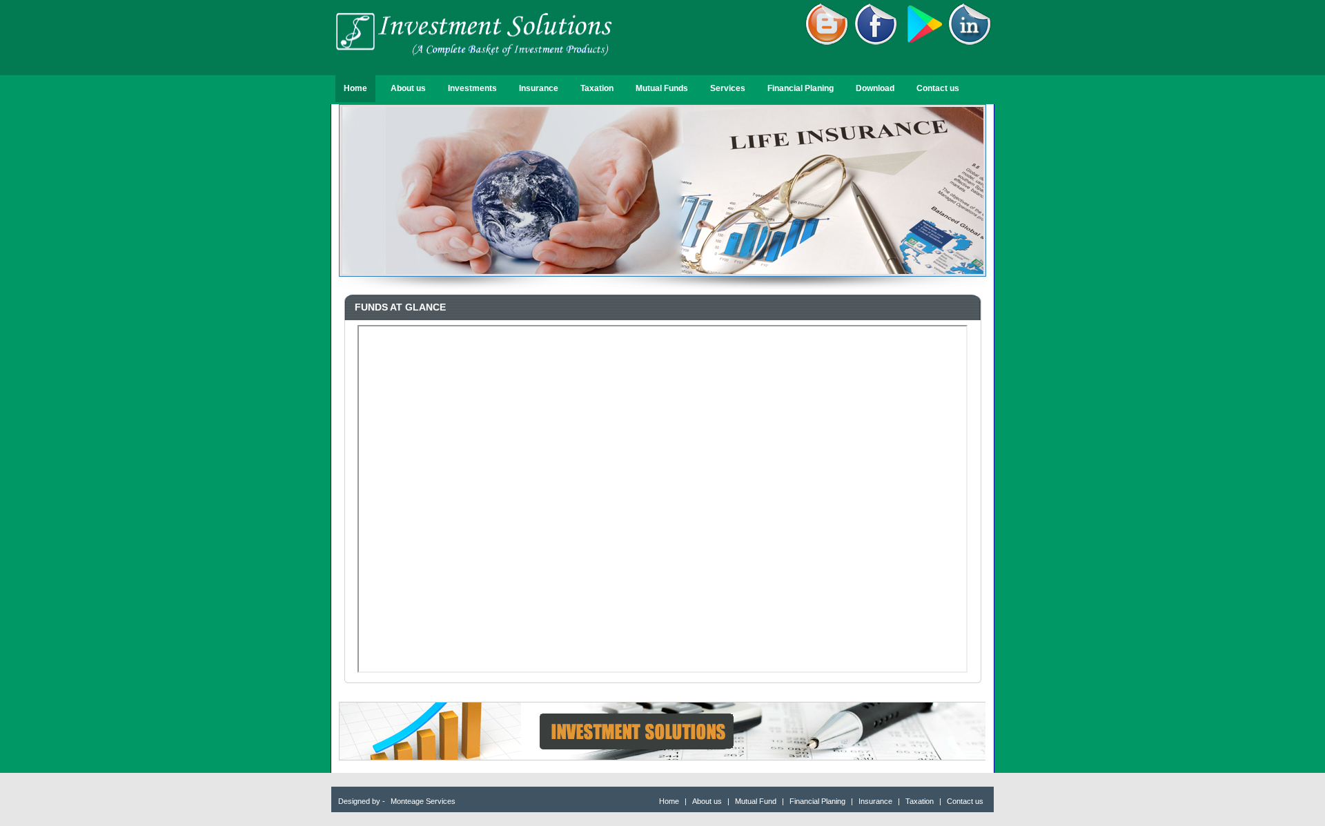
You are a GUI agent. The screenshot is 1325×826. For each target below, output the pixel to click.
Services (727, 88)
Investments (472, 88)
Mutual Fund (756, 801)
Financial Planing (800, 88)
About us (408, 88)
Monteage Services (423, 801)
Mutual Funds (662, 88)
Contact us (937, 88)
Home (355, 88)
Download (875, 88)
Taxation (597, 88)
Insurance (538, 88)
